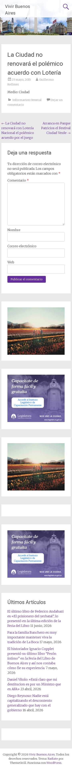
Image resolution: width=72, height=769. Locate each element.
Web (10, 262)
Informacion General (27, 100)
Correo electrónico (21, 246)
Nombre (13, 230)
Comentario (18, 180)
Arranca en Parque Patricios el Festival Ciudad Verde (56, 128)
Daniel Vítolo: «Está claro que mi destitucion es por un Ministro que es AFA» (34, 684)
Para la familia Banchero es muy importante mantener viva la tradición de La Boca (32, 637)
